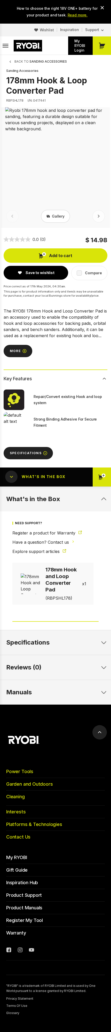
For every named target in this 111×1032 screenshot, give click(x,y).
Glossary (12, 1013)
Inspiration (69, 29)
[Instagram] (20, 950)
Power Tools (19, 771)
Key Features (18, 378)
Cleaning (15, 796)
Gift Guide (17, 870)
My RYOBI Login (79, 45)
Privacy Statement (19, 998)
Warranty (16, 933)
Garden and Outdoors (29, 784)
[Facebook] (8, 950)
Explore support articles (36, 551)
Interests (16, 811)
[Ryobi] (28, 45)
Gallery (58, 216)
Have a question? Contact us (41, 542)
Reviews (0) (24, 667)
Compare (93, 273)
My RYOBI (16, 857)
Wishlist (47, 30)
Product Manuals (24, 907)
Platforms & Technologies (34, 824)
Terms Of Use (16, 1006)
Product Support (24, 895)
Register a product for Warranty (44, 533)
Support (92, 29)
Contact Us (18, 837)
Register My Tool (24, 920)
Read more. (78, 15)
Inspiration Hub (22, 882)
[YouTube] (31, 950)
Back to (40, 61)
